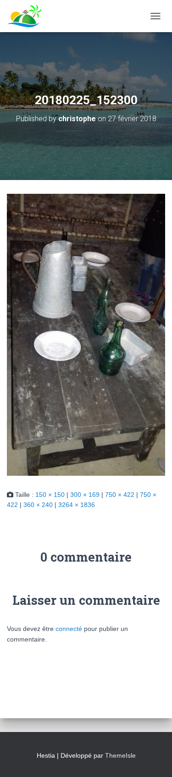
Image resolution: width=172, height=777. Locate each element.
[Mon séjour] (27, 16)
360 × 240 (38, 504)
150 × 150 (50, 494)
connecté (68, 628)
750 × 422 (119, 494)
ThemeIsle (120, 755)
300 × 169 (85, 494)
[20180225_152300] (86, 334)
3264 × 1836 (76, 504)
